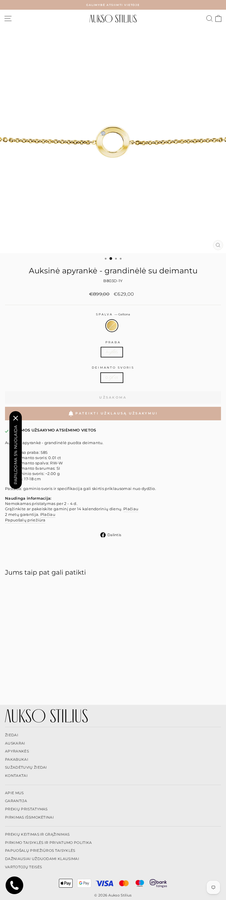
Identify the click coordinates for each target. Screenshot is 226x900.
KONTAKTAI (16, 775)
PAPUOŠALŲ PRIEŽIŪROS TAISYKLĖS (40, 850)
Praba (112, 342)
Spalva (113, 314)
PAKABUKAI (16, 759)
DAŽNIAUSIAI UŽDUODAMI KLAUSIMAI (42, 858)
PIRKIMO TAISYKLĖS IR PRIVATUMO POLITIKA (48, 842)
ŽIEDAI (11, 735)
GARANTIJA (16, 801)
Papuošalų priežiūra (25, 520)
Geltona (112, 326)
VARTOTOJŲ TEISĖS (23, 867)
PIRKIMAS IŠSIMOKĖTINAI (29, 817)
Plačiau (130, 509)
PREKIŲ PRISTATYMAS (26, 809)
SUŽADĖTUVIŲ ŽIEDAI (26, 767)
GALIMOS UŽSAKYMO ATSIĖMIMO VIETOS (53, 430)
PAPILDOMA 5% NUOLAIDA (15, 454)
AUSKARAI (15, 743)
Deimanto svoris (113, 367)
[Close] (15, 418)
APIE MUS (14, 793)
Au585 (112, 352)
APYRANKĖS (17, 751)
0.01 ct (111, 377)
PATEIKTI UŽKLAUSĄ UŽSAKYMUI (116, 413)
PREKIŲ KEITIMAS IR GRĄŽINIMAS (37, 834)
